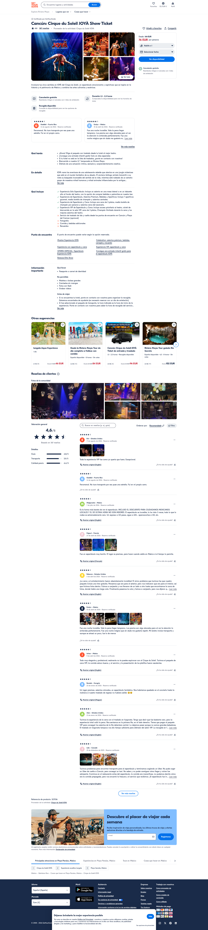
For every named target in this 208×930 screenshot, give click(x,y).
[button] (40, 28)
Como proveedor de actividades (163, 889)
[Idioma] (163, 3)
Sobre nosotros (146, 888)
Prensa (143, 900)
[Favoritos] (154, 3)
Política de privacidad (106, 896)
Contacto (101, 888)
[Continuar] (176, 344)
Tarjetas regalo (146, 904)
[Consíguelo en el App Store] (85, 899)
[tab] (55, 861)
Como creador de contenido (162, 896)
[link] (48, 344)
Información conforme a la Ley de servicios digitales (117, 907)
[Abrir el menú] (174, 440)
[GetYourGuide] (34, 5)
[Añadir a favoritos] (63, 325)
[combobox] (65, 4)
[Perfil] (173, 3)
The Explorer (145, 907)
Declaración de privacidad (65, 849)
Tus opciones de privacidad (108, 900)
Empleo (143, 892)
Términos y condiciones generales (110, 904)
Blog (142, 896)
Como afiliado (161, 902)
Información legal (104, 892)
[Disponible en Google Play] (85, 890)
